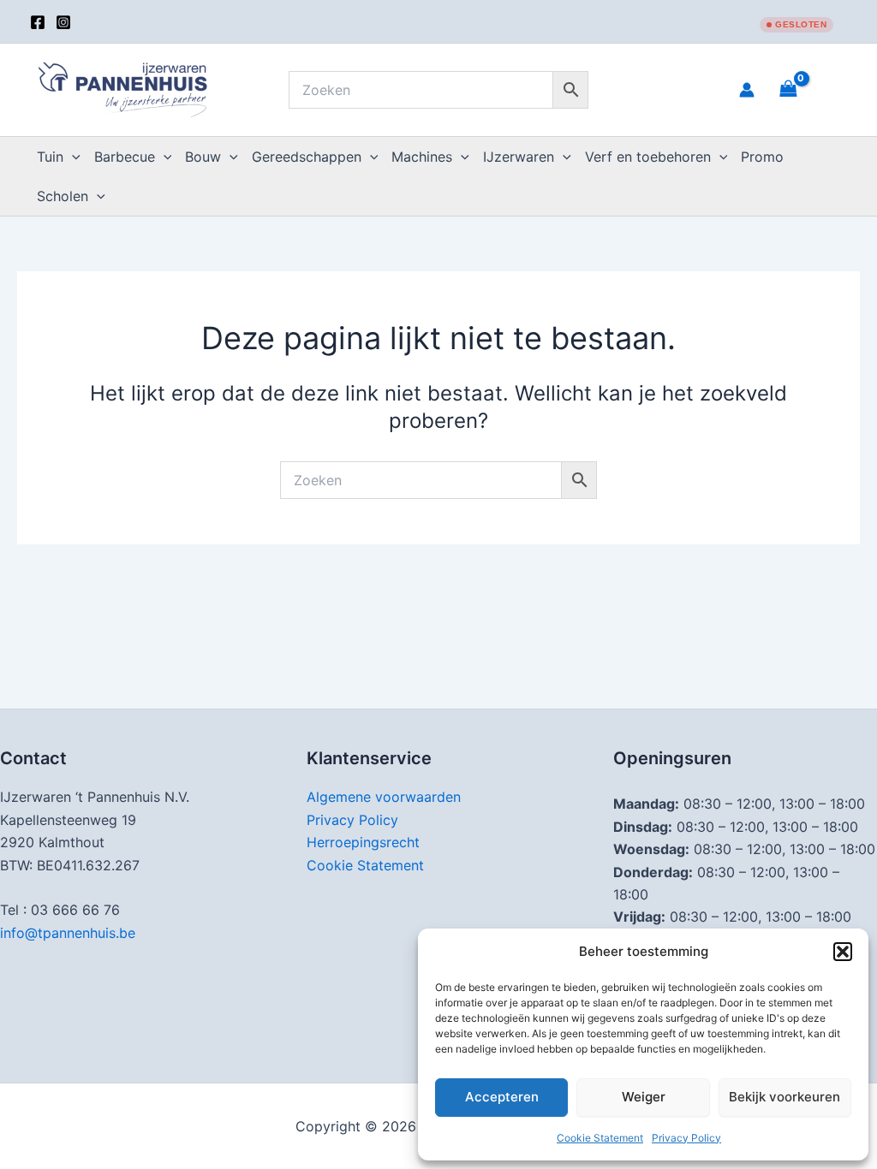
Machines (421, 156)
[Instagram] (63, 22)
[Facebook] (37, 22)
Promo (762, 156)
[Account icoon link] (747, 90)
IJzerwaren (518, 156)
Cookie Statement (600, 1137)
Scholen (62, 196)
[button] (842, 951)
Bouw (203, 156)
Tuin (50, 156)
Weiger (643, 1097)
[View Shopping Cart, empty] (809, 89)
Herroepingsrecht (363, 842)
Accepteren (502, 1097)
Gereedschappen (306, 156)
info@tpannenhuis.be (67, 932)
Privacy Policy (686, 1137)
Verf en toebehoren (648, 156)
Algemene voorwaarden (384, 796)
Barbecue (124, 156)
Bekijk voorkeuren (784, 1097)
